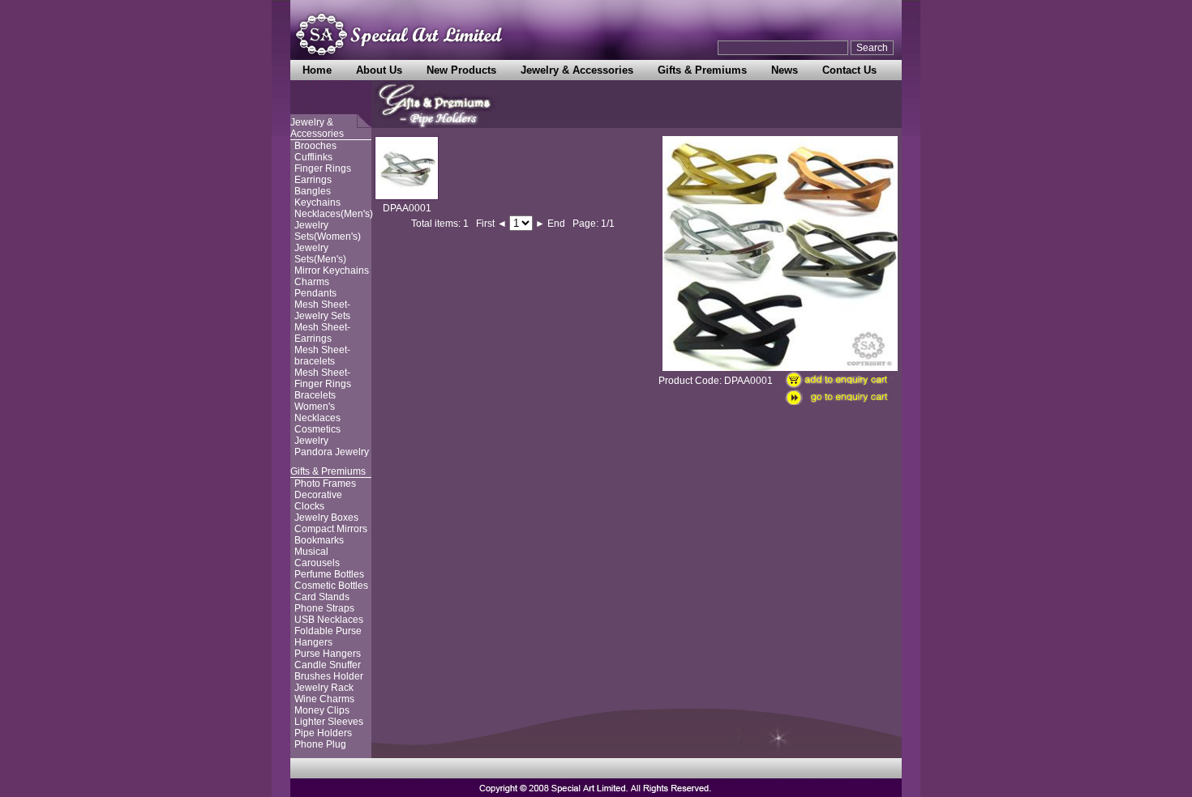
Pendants (315, 293)
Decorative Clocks (318, 500)
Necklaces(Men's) (333, 213)
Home (317, 70)
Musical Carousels (317, 557)
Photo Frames (325, 483)
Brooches (315, 145)
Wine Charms (324, 699)
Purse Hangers (327, 653)
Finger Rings (322, 168)
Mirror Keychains (331, 270)
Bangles (312, 191)
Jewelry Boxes (326, 517)
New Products (461, 70)
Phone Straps (324, 608)
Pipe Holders (323, 733)
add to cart (842, 380)
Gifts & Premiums (702, 70)
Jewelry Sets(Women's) (327, 230)
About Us (379, 70)
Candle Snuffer (327, 665)
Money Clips (321, 710)
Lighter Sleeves (328, 721)
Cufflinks (313, 157)
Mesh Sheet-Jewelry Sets (322, 310)
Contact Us (849, 70)
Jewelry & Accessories (577, 70)
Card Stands (321, 597)
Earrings (313, 179)
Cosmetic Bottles (331, 585)
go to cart (842, 399)
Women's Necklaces (317, 412)
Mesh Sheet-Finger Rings (322, 378)
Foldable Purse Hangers (328, 636)
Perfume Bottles (329, 574)
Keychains (317, 202)
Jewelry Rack (324, 687)
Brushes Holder (328, 676)
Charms (311, 282)
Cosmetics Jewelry (317, 435)
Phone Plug (320, 744)
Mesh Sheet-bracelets (322, 355)
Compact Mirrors (330, 529)
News (784, 70)
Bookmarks (319, 540)
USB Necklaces (328, 619)
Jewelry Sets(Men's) (320, 253)
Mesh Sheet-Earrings (322, 333)
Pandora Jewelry (331, 452)
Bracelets (315, 395)
